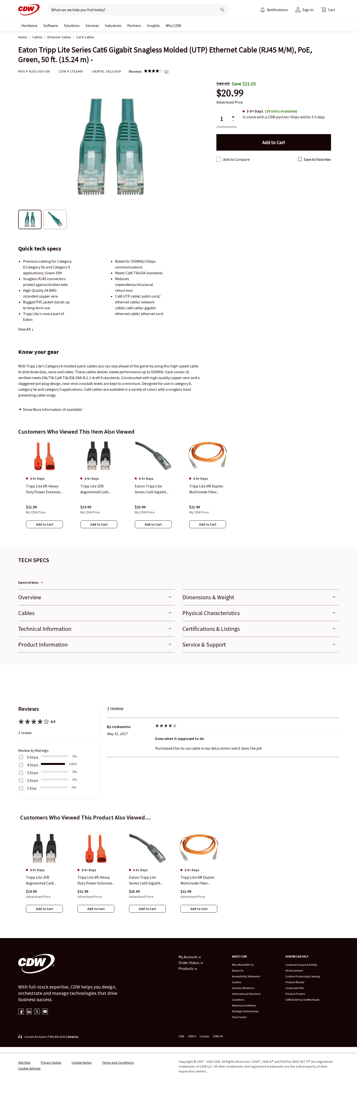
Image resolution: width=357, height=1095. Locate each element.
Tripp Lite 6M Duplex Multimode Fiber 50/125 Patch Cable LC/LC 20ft (197, 880)
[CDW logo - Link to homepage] (29, 10)
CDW (181, 1036)
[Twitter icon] (37, 1012)
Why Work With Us (243, 964)
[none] (29, 25)
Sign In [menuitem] (308, 9)
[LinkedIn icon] (29, 1012)
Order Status (189, 962)
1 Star (32, 788)
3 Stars (32, 772)
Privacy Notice (51, 1062)
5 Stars (32, 757)
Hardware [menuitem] (29, 25)
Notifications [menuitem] (277, 9)
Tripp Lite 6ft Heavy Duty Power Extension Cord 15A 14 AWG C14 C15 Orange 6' (95, 880)
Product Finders (295, 994)
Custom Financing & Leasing (302, 976)
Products (186, 968)
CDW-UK (218, 1036)
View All (24, 329)
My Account (188, 956)
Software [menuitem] (50, 25)
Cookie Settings (29, 1068)
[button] (328, 10)
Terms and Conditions (118, 1062)
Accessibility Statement (246, 976)
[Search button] (222, 10)
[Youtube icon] (45, 1012)
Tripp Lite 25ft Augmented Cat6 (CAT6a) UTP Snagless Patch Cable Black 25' (44, 880)
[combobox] (130, 10)
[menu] (274, 10)
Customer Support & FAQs (301, 964)
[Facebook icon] (21, 1012)
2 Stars (32, 780)
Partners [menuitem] (134, 25)
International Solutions (246, 994)
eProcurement (294, 970)
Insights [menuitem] (153, 25)
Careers (236, 982)
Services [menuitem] (92, 25)
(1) (166, 71)
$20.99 (230, 93)
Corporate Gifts (294, 988)
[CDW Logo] (29, 10)
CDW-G (192, 1036)
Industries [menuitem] (113, 25)
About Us (237, 970)
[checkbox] (218, 159)
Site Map (24, 1062)
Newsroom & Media (244, 1005)
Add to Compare (236, 159)
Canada (204, 1036)
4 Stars (32, 764)
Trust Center (239, 1017)
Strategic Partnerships (245, 1011)
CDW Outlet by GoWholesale (302, 999)
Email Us (73, 1036)
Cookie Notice (82, 1062)
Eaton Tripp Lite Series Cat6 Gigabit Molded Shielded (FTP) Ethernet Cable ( (147, 880)
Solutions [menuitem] (72, 25)
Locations (238, 999)
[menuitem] (262, 9)
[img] (153, 71)
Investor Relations (243, 988)
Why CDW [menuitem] (173, 25)
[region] (178, 489)
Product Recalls (294, 982)
